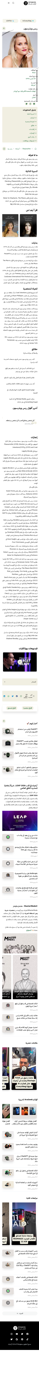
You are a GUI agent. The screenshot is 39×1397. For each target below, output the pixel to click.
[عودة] (4, 28)
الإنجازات (32, 133)
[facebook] (27, 1334)
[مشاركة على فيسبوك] (17, 696)
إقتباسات (31, 129)
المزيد (21, 1313)
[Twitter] (11, 1339)
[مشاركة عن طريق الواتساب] (8, 696)
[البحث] (13, 3)
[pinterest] (22, 1339)
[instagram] (11, 1334)
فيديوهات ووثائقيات (28, 141)
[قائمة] (9, 3)
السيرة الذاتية (30, 114)
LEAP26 (9, 21)
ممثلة (34, 72)
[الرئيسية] (35, 149)
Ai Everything (27, 21)
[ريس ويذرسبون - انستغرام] (30, 103)
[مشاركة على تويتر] (13, 696)
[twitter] (22, 1334)
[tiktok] (27, 1339)
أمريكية (33, 85)
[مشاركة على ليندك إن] (4, 696)
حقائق (32, 125)
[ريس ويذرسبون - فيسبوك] (34, 103)
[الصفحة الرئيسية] (30, 3)
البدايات (32, 118)
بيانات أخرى (31, 137)
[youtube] (17, 1334)
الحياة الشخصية (29, 122)
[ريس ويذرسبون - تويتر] (26, 103)
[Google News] (17, 1339)
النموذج (29, 930)
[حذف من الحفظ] (4, 149)
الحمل (34, 97)
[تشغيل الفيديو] (20, 662)
